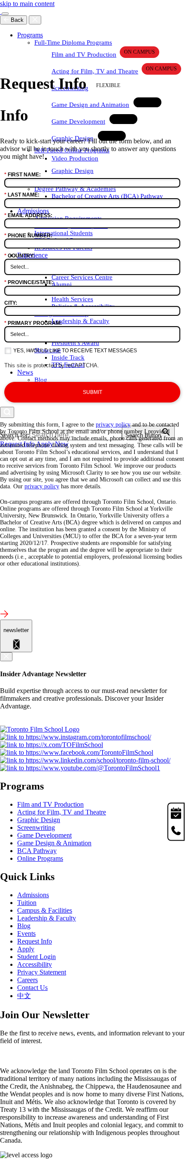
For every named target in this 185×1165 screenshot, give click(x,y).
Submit (92, 392)
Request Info (34, 941)
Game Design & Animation (54, 843)
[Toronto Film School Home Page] (1, 11)
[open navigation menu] (5, 13)
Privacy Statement (41, 972)
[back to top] (4, 615)
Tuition (26, 902)
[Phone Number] (176, 831)
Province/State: (29, 282)
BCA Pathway (37, 850)
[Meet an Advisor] (176, 812)
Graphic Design (38, 819)
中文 (24, 995)
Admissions (33, 895)
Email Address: (28, 215)
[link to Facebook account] (76, 752)
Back (16, 20)
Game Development (44, 835)
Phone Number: (28, 236)
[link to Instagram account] (75, 737)
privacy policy (113, 424)
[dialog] (16, 636)
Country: (19, 256)
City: (10, 303)
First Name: (22, 175)
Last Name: (21, 195)
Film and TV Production (84, 54)
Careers (27, 979)
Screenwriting (36, 827)
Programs (30, 35)
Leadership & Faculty (46, 918)
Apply (25, 949)
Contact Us (32, 987)
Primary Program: (33, 323)
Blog (23, 925)
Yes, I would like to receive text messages (75, 351)
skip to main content (27, 3)
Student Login (36, 956)
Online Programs (40, 858)
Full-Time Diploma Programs (73, 42)
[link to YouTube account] (80, 768)
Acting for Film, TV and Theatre (95, 71)
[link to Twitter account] (51, 744)
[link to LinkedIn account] (85, 760)
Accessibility (34, 964)
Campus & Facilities (44, 910)
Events (26, 933)
